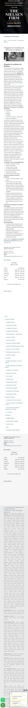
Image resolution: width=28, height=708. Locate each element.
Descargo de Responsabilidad (12, 430)
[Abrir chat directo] (24, 690)
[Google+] (13, 7)
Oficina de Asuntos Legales (12, 421)
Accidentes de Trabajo (11, 373)
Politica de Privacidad (17, 510)
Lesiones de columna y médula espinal (14, 116)
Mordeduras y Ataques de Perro (13, 352)
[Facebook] (11, 7)
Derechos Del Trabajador (11, 388)
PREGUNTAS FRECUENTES (14, 1)
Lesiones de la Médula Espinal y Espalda (15, 346)
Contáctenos (8, 415)
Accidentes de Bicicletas (11, 325)
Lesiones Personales (12, 40)
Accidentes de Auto (10, 322)
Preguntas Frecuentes (10, 397)
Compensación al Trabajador (12, 391)
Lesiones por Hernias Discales (12, 349)
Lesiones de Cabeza (10, 337)
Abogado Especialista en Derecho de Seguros (13, 366)
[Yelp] (14, 7)
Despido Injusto (9, 379)
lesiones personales (19, 86)
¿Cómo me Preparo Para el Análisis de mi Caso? (14, 403)
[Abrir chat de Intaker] (12, 707)
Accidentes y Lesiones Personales (13, 400)
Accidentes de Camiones (11, 328)
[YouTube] (16, 7)
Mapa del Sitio (7, 512)
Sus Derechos (9, 412)
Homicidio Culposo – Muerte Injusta (14, 334)
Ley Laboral (7, 358)
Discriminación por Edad (11, 382)
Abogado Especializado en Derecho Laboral (13, 361)
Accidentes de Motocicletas (12, 331)
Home (5, 40)
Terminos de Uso (7, 510)
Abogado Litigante (10, 418)
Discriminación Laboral (11, 385)
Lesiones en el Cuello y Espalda (13, 343)
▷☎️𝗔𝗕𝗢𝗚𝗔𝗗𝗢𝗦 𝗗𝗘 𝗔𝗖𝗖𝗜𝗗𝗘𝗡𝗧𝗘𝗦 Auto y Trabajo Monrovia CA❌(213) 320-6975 (14, 14)
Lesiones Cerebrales (10, 340)
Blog (7, 427)
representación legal (11, 133)
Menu (7, 30)
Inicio (6, 316)
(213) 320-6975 (20, 3)
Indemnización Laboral (11, 394)
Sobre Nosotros (9, 424)
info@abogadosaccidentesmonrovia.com (14, 5)
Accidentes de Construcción (12, 370)
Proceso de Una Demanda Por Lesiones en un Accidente (12, 408)
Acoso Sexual (9, 376)
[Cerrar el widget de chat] (27, 690)
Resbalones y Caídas (10, 355)
